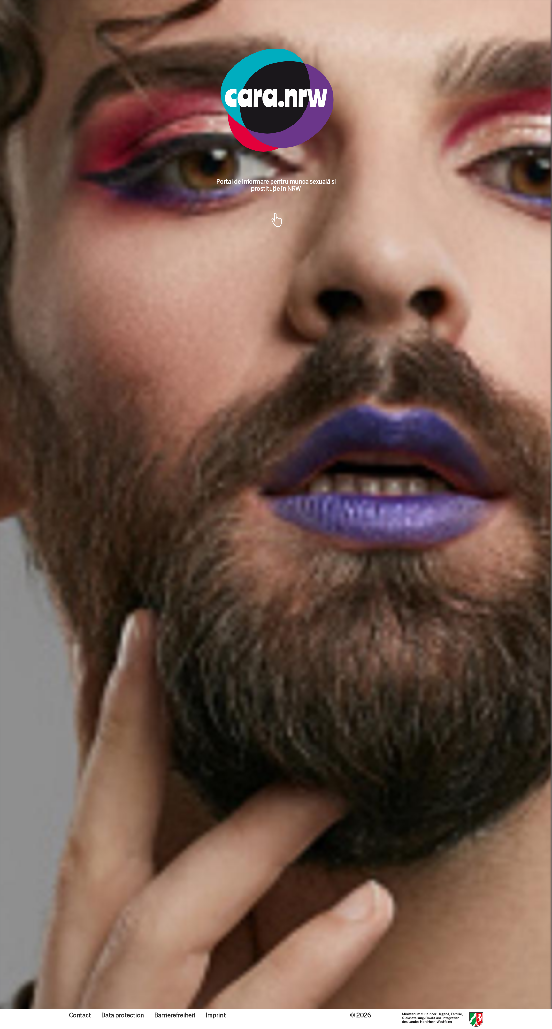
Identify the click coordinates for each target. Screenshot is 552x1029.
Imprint (216, 1015)
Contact (80, 1015)
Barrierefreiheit (174, 1015)
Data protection (122, 1015)
